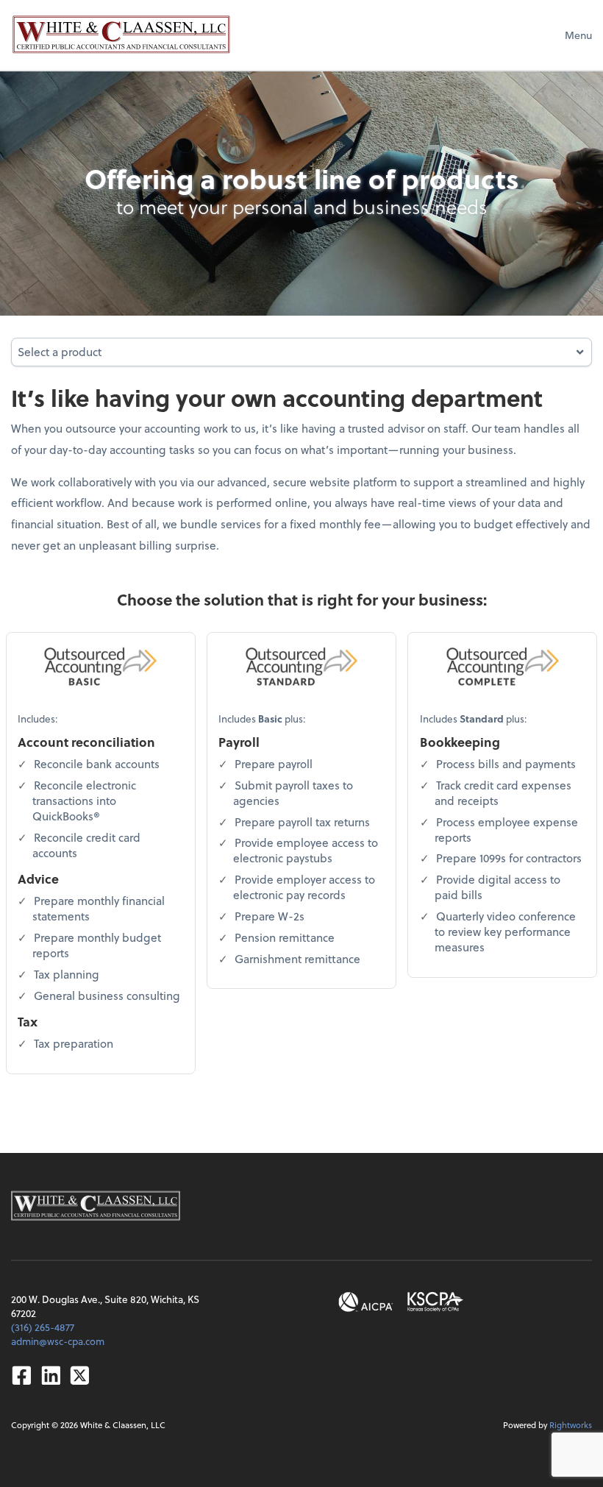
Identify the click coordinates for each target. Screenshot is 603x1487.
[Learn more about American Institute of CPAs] (365, 1302)
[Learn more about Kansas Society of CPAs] (435, 1302)
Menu (578, 35)
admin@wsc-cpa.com (57, 1341)
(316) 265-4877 (42, 1327)
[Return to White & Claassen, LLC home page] (121, 34)
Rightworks (570, 1425)
